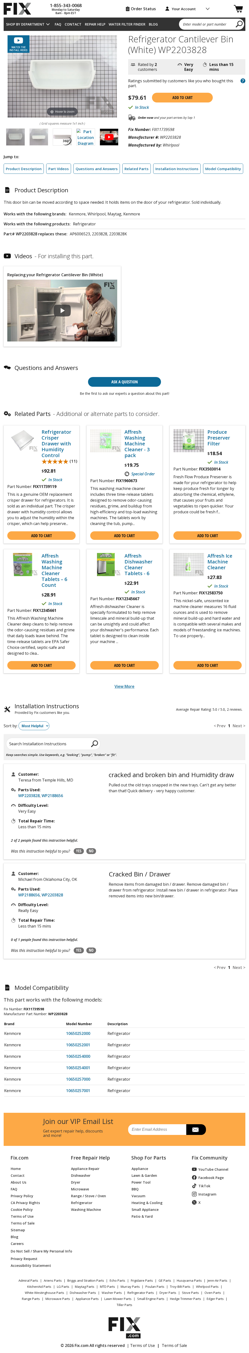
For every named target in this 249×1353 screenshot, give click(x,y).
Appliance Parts (87, 1299)
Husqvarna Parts (189, 1280)
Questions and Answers (97, 168)
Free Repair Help (90, 1158)
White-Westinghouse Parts (44, 1292)
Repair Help (95, 24)
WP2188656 (52, 795)
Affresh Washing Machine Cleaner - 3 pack (137, 443)
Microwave (80, 1189)
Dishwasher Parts (83, 1292)
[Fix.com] (19, 9)
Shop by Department (25, 24)
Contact (73, 24)
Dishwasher (80, 1175)
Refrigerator (81, 1202)
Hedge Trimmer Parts (185, 1299)
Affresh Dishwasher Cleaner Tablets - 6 (138, 564)
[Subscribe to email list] (196, 1129)
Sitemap (18, 1229)
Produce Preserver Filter (218, 438)
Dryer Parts (168, 1292)
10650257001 (78, 1090)
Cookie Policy (22, 1209)
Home (16, 1168)
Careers (17, 1243)
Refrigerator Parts (140, 1292)
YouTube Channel (213, 1169)
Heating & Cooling (147, 1202)
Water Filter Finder (127, 24)
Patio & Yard (142, 1216)
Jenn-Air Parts (217, 1280)
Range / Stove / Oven (88, 1195)
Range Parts (31, 1299)
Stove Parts (190, 1292)
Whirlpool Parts (207, 1286)
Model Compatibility (223, 168)
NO (91, 851)
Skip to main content (124, 11)
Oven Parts (213, 1292)
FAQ (58, 24)
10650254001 (78, 1067)
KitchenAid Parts (39, 1286)
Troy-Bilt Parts (180, 1286)
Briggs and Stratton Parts (85, 1280)
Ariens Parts (53, 1280)
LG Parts (63, 1286)
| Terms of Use (141, 1345)
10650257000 (78, 1079)
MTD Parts (107, 1286)
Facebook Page (211, 1177)
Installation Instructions (176, 168)
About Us (18, 1182)
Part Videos (58, 168)
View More (124, 686)
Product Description (24, 168)
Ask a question (124, 382)
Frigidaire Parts (142, 1280)
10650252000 (78, 1033)
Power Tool (141, 1182)
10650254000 (78, 1056)
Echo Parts (117, 1280)
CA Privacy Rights (25, 1202)
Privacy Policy (22, 1195)
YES (78, 851)
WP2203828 (29, 795)
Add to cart (182, 97)
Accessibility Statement (31, 1265)
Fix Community (210, 1158)
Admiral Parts (28, 1280)
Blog (153, 24)
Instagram (207, 1194)
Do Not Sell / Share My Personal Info (35, 1251)
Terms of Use (22, 1216)
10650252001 (78, 1045)
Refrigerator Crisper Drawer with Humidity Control (56, 443)
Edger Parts (215, 1299)
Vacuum (138, 1195)
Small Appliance (145, 1209)
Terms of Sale (23, 1223)
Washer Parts (112, 1292)
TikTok (204, 1186)
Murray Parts (130, 1286)
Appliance (140, 1168)
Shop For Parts (148, 1158)
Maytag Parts (84, 1286)
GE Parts (165, 1280)
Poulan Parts (154, 1286)
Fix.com (19, 1158)
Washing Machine (86, 1209)
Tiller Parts (124, 1305)
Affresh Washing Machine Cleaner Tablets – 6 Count (54, 570)
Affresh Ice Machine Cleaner (219, 562)
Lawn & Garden (144, 1175)
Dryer (75, 1182)
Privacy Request (24, 1258)
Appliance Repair (85, 1168)
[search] (239, 24)
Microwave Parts (57, 1299)
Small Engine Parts (150, 1299)
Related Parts (136, 168)
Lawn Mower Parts (118, 1299)
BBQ (135, 1189)
